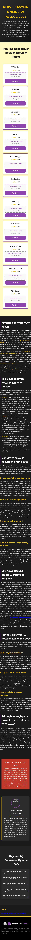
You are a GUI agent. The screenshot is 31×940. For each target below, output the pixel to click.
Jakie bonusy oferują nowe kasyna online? (14, 884)
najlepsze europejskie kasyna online (20, 617)
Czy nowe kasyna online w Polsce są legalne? (14, 872)
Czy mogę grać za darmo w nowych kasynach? (14, 890)
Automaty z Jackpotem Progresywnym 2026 (14, 913)
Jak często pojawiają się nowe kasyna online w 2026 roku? (15, 878)
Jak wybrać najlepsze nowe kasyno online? (14, 896)
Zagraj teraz (15, 81)
